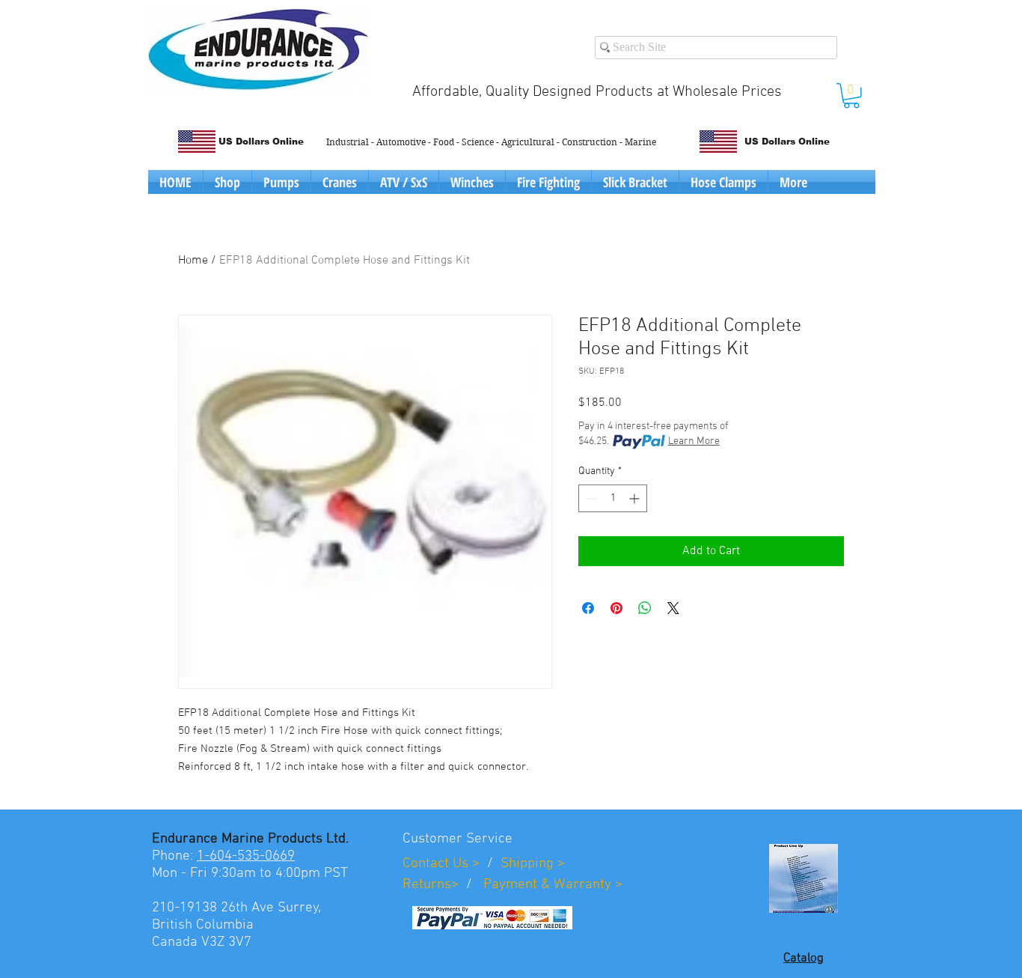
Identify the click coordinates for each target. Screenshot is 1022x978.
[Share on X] (673, 608)
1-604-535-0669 (246, 856)
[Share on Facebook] (588, 608)
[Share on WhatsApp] (645, 608)
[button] (851, 96)
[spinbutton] (612, 498)
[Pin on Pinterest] (616, 608)
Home (193, 260)
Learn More (694, 441)
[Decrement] (590, 498)
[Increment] (635, 498)
